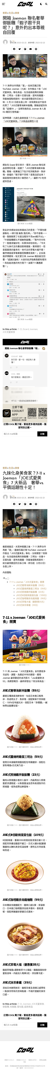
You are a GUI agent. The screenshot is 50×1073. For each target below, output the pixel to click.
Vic (13, 41)
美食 (17, 13)
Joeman (34, 329)
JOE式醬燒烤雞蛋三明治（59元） (32, 588)
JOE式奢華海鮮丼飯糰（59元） (31, 585)
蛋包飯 (20, 1007)
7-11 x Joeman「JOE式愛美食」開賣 (26, 582)
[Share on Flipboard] (25, 49)
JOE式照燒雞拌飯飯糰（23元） (31, 592)
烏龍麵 (13, 1007)
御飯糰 (6, 1007)
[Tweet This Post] (19, 49)
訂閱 (42, 434)
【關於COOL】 (9, 1060)
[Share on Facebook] (14, 49)
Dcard (12, 165)
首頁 (5, 13)
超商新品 (28, 1007)
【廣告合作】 (32, 1060)
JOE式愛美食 (9, 332)
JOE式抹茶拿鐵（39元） (27, 605)
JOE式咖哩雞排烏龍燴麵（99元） (32, 598)
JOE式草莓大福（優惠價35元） (31, 602)
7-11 (20, 329)
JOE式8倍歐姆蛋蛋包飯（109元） (32, 595)
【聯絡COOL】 (21, 1060)
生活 (11, 13)
